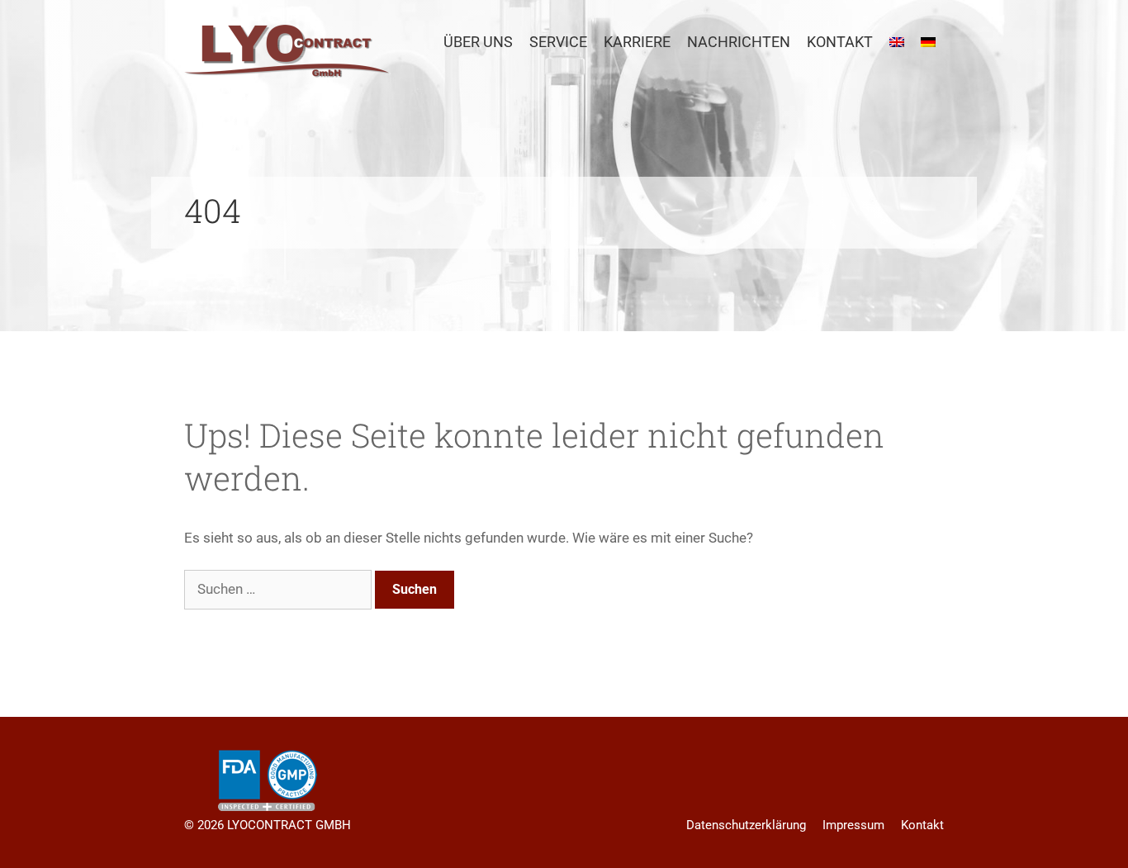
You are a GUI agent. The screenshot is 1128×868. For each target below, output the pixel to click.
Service (558, 41)
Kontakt (840, 41)
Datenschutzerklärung (746, 825)
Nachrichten (738, 41)
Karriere (637, 41)
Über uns (478, 41)
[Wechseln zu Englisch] (896, 42)
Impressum (853, 825)
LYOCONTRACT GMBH (289, 825)
